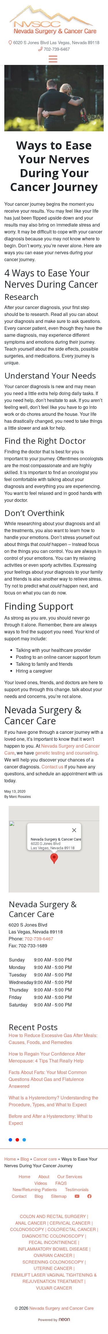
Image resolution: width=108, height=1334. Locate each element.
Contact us (52, 766)
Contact (19, 1196)
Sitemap (59, 1196)
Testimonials (77, 1189)
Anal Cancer (30, 1223)
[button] (54, 858)
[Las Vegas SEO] (54, 1319)
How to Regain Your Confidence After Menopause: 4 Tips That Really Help (47, 1057)
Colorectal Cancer (72, 1229)
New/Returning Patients (35, 1189)
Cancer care (45, 1159)
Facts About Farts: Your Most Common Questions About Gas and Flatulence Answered (48, 1079)
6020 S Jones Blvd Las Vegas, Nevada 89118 (55, 42)
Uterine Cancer (53, 1268)
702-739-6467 (56, 49)
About (43, 1176)
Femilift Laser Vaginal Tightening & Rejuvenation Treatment (54, 1278)
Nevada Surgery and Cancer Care (61, 1308)
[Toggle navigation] (53, 59)
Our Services (69, 1176)
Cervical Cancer (70, 1223)
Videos (40, 1183)
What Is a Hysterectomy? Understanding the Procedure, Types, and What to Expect (53, 1101)
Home (10, 1159)
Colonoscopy (27, 1229)
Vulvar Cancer (54, 1288)
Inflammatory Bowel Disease (53, 1249)
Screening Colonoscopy (53, 1262)
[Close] (74, 830)
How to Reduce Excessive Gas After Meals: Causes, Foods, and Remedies (53, 1038)
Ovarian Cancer (53, 1255)
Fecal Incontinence (53, 1242)
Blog (24, 1159)
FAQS (61, 1183)
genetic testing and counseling (66, 752)
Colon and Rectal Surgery (53, 1216)
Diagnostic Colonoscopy (53, 1236)
